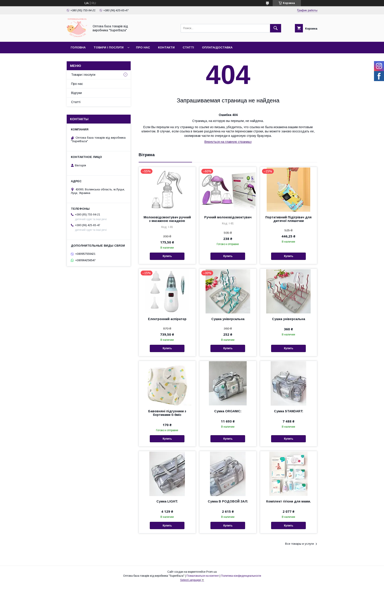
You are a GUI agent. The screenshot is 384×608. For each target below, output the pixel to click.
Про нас (143, 47)
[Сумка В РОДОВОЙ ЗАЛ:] (228, 473)
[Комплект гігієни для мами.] (288, 473)
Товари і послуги (109, 47)
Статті (188, 47)
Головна (78, 47)
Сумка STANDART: (288, 411)
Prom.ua (211, 571)
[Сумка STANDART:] (288, 383)
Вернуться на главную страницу (228, 142)
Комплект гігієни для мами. (288, 501)
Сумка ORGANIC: (227, 411)
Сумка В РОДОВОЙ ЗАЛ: (228, 501)
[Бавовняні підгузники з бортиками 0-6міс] (167, 383)
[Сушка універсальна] (288, 291)
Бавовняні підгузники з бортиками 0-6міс (167, 413)
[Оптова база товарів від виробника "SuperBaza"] (77, 36)
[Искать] (275, 28)
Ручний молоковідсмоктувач (228, 217)
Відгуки (76, 93)
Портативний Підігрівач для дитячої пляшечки (288, 219)
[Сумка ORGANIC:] (228, 383)
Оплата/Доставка (217, 47)
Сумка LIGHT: (167, 501)
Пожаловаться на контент (202, 575)
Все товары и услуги (299, 543)
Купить (167, 256)
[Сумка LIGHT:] (167, 473)
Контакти (166, 47)
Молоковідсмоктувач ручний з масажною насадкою (167, 219)
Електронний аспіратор (167, 319)
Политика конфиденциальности (241, 575)
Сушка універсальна (227, 319)
